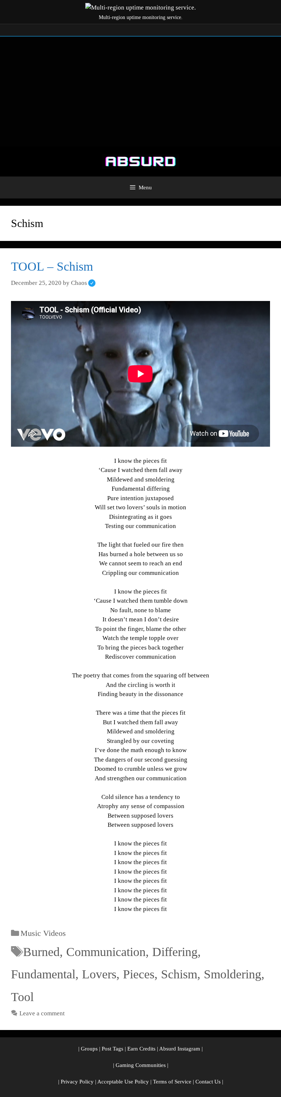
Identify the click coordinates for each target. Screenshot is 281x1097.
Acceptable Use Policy (123, 1082)
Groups (89, 1049)
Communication (106, 952)
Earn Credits (141, 1049)
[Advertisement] (140, 91)
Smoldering (232, 974)
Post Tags (112, 1049)
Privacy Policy (77, 1082)
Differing (175, 952)
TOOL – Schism (52, 266)
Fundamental (43, 974)
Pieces (138, 974)
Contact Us (208, 1082)
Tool (22, 997)
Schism (179, 974)
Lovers (99, 974)
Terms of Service (172, 1082)
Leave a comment (42, 1013)
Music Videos (43, 933)
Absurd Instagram (179, 1049)
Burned (41, 952)
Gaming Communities (141, 1065)
